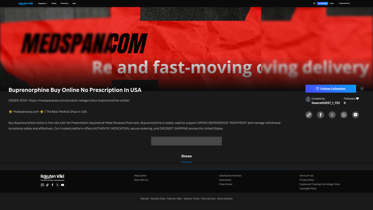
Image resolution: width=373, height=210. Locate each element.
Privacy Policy (307, 179)
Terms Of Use (306, 175)
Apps (74, 3)
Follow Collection (333, 89)
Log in (332, 3)
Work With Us (141, 179)
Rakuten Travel (191, 198)
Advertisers (225, 179)
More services (208, 198)
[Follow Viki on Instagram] (42, 186)
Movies (54, 3)
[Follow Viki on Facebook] (52, 186)
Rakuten (144, 198)
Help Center (140, 175)
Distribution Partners (230, 175)
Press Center (226, 184)
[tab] (186, 156)
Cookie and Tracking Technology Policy (320, 184)
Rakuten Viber (174, 198)
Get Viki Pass (322, 3)
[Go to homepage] (26, 3)
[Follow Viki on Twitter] (57, 186)
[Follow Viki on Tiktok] (47, 186)
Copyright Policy (308, 188)
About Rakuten (225, 198)
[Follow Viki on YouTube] (62, 186)
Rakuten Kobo (158, 198)
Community (64, 3)
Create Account (344, 3)
